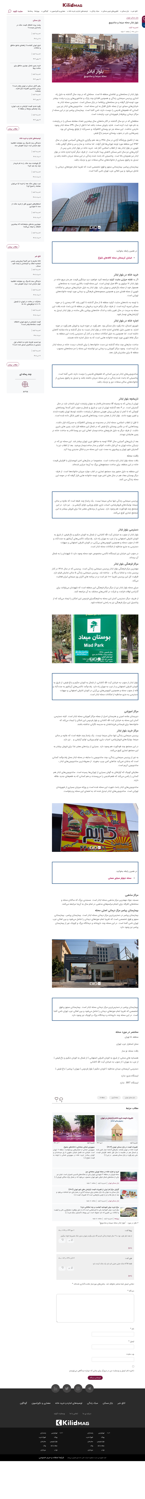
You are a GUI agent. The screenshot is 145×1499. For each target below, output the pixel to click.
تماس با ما (74, 1413)
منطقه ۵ (102, 1098)
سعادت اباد (101, 1446)
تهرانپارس (101, 1433)
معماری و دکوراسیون (58, 11)
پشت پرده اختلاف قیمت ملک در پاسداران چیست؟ (29, 26)
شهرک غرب (89, 1437)
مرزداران (90, 1450)
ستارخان (90, 1441)
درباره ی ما (87, 1413)
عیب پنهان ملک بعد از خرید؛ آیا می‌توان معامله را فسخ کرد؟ (26, 185)
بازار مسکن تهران (132, 17)
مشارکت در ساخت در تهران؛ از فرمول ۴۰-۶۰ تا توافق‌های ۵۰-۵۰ (27, 302)
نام (132, 1328)
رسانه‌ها (30, 11)
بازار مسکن (125, 11)
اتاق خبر (135, 11)
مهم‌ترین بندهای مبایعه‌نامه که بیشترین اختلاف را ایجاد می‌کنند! (26, 225)
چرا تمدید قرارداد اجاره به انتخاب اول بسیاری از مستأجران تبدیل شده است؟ (27, 343)
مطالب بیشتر (13, 129)
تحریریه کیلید (133, 27)
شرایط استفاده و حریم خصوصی (51, 1457)
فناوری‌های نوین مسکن (110, 11)
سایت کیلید (18, 11)
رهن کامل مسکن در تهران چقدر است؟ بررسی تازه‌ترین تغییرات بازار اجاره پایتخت (27, 88)
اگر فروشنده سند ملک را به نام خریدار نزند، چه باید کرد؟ (27, 164)
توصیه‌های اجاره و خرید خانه (78, 11)
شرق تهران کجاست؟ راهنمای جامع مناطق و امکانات (25, 46)
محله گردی (115, 1098)
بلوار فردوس (100, 1441)
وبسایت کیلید (59, 1413)
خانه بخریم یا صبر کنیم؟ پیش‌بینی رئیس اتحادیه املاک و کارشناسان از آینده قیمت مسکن (26, 263)
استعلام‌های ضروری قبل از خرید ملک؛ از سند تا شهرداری (26, 205)
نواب (102, 1450)
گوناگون (45, 11)
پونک (102, 1437)
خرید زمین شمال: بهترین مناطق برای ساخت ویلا (27, 67)
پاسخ (130, 1247)
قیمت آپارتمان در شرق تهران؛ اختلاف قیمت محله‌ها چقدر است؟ (27, 323)
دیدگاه (130, 1290)
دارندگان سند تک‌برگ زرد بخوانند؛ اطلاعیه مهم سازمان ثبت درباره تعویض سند (26, 144)
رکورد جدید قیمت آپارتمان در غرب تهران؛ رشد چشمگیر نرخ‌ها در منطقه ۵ (26, 107)
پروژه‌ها (36, 11)
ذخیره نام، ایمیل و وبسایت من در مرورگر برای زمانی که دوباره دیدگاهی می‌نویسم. (101, 1370)
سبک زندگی (95, 11)
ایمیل (131, 1341)
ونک (91, 1446)
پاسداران (90, 1433)
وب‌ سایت (130, 1354)
